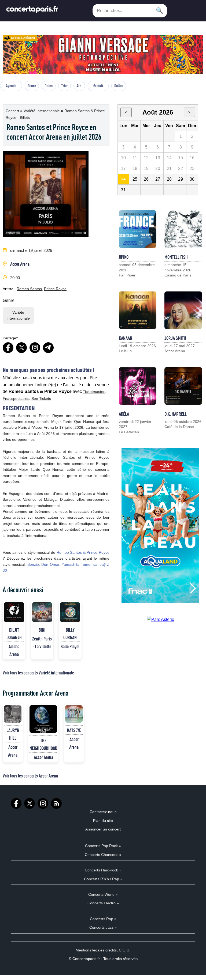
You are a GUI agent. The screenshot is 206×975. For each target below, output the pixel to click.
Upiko (123, 257)
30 (192, 179)
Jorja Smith (175, 338)
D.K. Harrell (175, 413)
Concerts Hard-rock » (103, 870)
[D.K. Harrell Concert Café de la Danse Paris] (183, 386)
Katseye (74, 730)
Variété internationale (42, 111)
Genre (32, 85)
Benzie (33, 564)
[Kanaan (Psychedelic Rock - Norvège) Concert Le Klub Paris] (137, 310)
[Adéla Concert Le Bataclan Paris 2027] (137, 386)
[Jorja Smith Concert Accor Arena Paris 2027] (183, 310)
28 (169, 179)
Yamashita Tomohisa (79, 564)
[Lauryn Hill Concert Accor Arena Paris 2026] (12, 714)
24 (123, 179)
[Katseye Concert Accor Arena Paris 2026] (74, 714)
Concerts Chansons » (103, 854)
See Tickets (41, 398)
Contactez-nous (103, 812)
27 (157, 179)
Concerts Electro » (103, 903)
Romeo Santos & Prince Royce (83, 552)
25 (135, 179)
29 (180, 179)
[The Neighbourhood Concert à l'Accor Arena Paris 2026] (43, 719)
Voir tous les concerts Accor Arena (30, 775)
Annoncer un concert (103, 829)
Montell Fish (176, 257)
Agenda (11, 85)
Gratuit (98, 85)
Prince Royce (55, 289)
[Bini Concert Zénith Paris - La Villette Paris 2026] (42, 612)
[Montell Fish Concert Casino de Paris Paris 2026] (183, 229)
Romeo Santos (29, 289)
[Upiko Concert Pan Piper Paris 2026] (137, 229)
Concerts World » (103, 894)
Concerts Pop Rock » (103, 846)
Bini (42, 629)
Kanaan (125, 338)
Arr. (79, 85)
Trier (64, 85)
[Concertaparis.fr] (32, 10)
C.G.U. (124, 950)
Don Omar (50, 564)
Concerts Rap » (103, 919)
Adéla (124, 413)
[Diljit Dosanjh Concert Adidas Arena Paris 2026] (14, 612)
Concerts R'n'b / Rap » (103, 879)
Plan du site (103, 820)
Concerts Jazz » (103, 927)
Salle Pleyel (70, 646)
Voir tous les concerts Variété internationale (38, 672)
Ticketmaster (94, 391)
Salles (118, 85)
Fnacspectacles (16, 398)
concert (13, 111)
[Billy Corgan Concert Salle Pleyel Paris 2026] (70, 612)
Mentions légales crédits (96, 950)
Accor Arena (20, 264)
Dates (49, 85)
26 (146, 179)
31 (123, 190)
